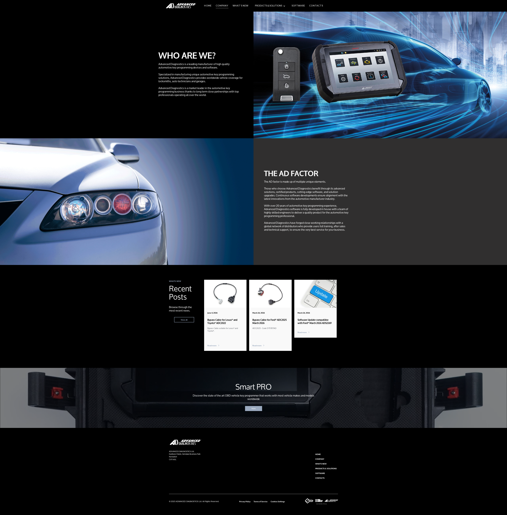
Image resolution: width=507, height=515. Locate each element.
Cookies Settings (278, 501)
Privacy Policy (244, 501)
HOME (208, 5)
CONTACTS (316, 5)
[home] (181, 5)
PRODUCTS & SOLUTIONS (268, 5)
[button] (270, 5)
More (254, 408)
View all (184, 319)
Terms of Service (260, 501)
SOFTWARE (298, 5)
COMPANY (222, 5)
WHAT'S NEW (240, 5)
